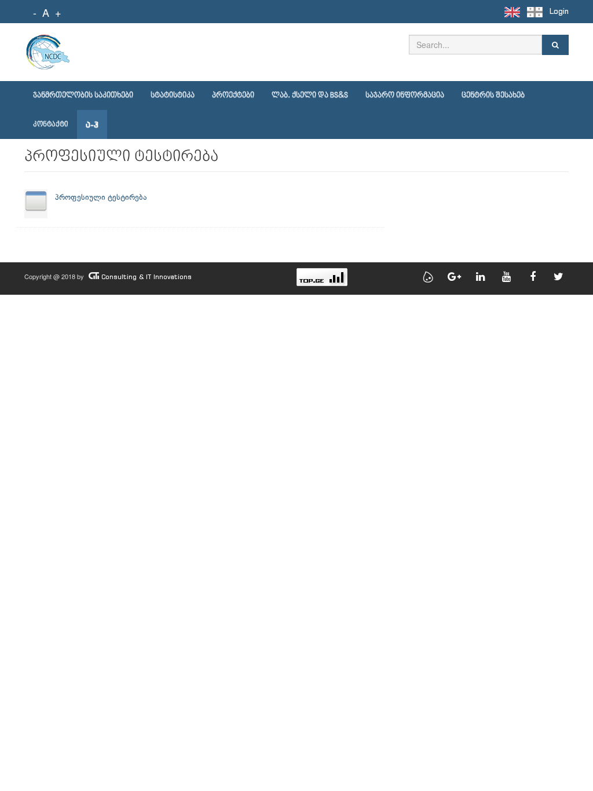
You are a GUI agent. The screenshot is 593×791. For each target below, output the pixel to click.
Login (559, 11)
